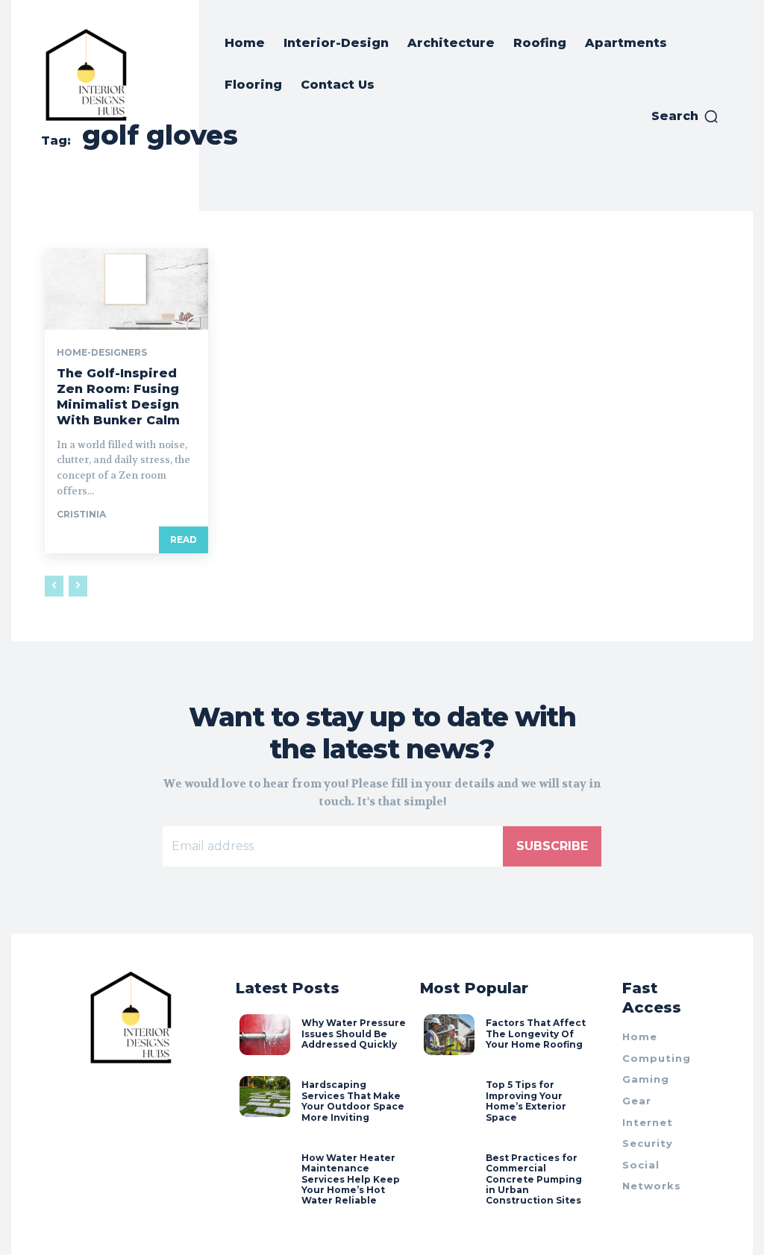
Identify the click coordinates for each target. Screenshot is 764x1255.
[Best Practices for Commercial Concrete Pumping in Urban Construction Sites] (449, 1169)
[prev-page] (54, 586)
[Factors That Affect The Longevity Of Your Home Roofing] (449, 1034)
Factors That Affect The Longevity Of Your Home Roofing (536, 1033)
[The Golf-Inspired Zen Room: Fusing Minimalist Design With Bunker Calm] (126, 289)
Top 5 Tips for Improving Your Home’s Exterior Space (526, 1100)
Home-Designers (102, 352)
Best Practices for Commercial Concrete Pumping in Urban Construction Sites (534, 1179)
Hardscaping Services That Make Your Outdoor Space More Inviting (352, 1100)
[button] (685, 116)
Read (183, 539)
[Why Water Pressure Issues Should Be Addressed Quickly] (264, 1034)
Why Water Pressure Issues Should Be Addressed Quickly (353, 1033)
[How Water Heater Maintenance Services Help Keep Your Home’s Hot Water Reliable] (264, 1169)
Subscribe (552, 846)
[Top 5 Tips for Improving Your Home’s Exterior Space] (449, 1096)
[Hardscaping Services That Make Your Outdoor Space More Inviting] (264, 1096)
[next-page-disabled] (78, 586)
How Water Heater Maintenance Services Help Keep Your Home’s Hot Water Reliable (350, 1179)
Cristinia (81, 514)
